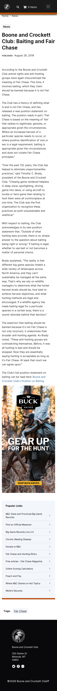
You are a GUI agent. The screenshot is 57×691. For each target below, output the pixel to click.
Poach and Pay (13, 576)
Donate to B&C (13, 546)
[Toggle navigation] (48, 6)
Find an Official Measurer (19, 524)
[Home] (6, 6)
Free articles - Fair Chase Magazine (24, 561)
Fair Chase (20, 611)
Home (5, 16)
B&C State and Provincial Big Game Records (24, 516)
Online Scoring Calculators (19, 568)
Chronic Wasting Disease (18, 539)
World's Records (14, 590)
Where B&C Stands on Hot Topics (23, 583)
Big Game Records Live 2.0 (20, 532)
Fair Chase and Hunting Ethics (21, 554)
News (15, 16)
